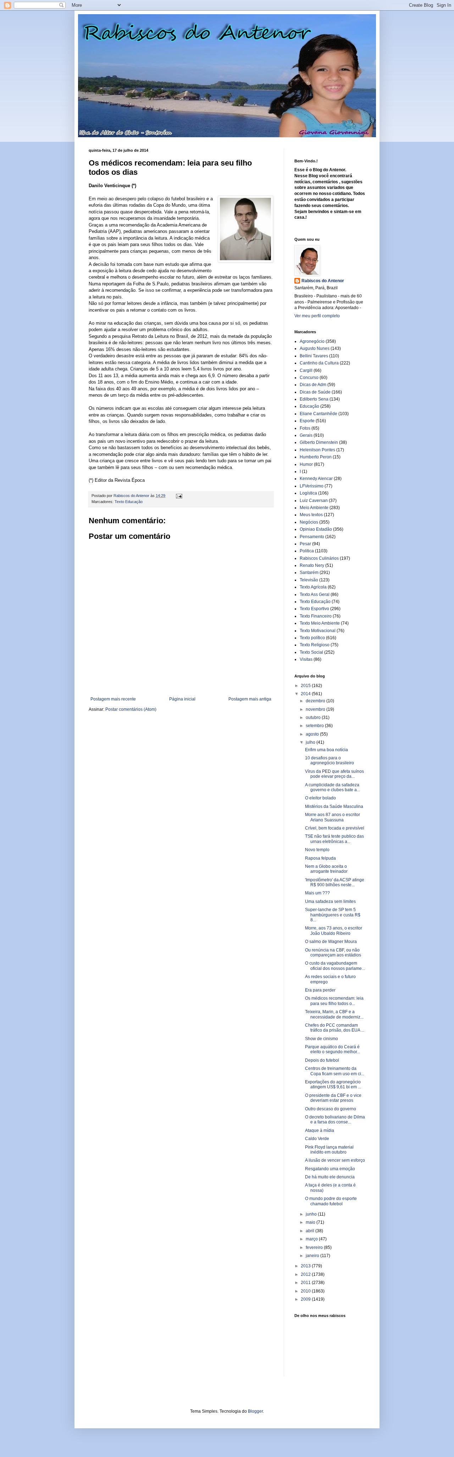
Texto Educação (129, 501)
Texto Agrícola (313, 587)
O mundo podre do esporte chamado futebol (331, 1201)
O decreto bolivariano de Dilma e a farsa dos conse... (335, 1119)
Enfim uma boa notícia (326, 749)
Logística (308, 493)
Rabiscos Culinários (319, 558)
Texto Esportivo (314, 608)
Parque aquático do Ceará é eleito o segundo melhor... (332, 1049)
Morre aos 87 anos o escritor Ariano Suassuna (332, 817)
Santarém (309, 572)
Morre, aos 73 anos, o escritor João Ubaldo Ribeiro (333, 931)
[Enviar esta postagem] (178, 495)
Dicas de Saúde (315, 392)
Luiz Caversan (314, 500)
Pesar (305, 543)
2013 (306, 1265)
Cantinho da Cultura (319, 363)
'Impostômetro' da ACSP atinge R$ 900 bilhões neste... (334, 882)
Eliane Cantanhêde (318, 413)
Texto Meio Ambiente (320, 623)
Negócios (309, 522)
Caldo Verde (317, 1138)
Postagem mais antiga (249, 699)
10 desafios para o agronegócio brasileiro (329, 760)
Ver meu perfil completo (317, 315)
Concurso (309, 377)
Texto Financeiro (316, 616)
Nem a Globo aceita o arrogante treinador (326, 869)
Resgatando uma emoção (330, 1168)
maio (311, 1222)
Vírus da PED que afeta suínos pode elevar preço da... (334, 774)
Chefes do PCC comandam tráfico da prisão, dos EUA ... (334, 1028)
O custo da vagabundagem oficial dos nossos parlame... (335, 966)
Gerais (306, 435)
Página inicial (182, 699)
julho (311, 742)
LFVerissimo (311, 486)
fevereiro (315, 1247)
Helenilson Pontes (317, 449)
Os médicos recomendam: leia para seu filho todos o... (334, 1001)
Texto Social (311, 652)
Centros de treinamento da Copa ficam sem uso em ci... (334, 1071)
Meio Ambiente (314, 507)
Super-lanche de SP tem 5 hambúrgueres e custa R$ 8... (332, 914)
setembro (315, 725)
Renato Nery (312, 565)
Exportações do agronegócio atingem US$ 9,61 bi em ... (333, 1084)
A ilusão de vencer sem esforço (335, 1160)
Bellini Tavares (314, 355)
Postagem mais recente (113, 699)
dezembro (316, 700)
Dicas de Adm (313, 384)
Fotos (305, 428)
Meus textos (311, 514)
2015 (306, 685)
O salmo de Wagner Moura (331, 941)
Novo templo (317, 849)
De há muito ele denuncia (330, 1176)
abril (310, 1230)
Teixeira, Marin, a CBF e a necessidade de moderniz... (334, 1014)
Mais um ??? (317, 893)
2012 (306, 1274)
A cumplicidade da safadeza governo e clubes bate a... (332, 787)
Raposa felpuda (320, 858)
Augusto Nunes (315, 348)
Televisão (309, 579)
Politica (307, 550)
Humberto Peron (316, 456)
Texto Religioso (315, 644)
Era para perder (320, 990)
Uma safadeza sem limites (330, 901)
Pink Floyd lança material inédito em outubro (329, 1150)
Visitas (306, 659)
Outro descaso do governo (330, 1108)
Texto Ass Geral (315, 594)
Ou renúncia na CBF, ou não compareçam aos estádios (333, 953)
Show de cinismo (321, 1038)
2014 (306, 693)
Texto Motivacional (318, 630)
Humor (306, 464)
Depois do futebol (322, 1060)
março (312, 1239)
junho (312, 1214)
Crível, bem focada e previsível (334, 828)
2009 (306, 1299)
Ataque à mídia (319, 1130)
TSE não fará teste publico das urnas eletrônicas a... (334, 839)
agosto (313, 734)
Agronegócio (312, 341)
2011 (306, 1282)
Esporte (307, 420)
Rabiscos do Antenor (322, 280)
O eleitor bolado (320, 798)
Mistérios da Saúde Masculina (334, 806)
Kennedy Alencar (316, 478)
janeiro (313, 1255)
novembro (316, 709)
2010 (306, 1291)
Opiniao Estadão (316, 529)
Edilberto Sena (314, 399)
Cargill (306, 370)
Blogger (255, 1411)
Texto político (312, 637)
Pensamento (312, 536)
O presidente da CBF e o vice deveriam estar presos (333, 1098)
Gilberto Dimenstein (319, 442)
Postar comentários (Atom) (130, 709)
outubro (314, 717)
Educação (309, 406)
